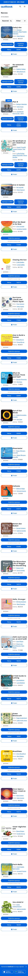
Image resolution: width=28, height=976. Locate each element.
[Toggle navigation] (20, 6)
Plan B (15, 102)
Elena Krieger (20, 831)
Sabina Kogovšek (18, 155)
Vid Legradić (19, 187)
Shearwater (17, 448)
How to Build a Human (19, 336)
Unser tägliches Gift (19, 828)
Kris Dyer (19, 382)
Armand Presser (21, 871)
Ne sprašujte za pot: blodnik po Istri (19, 143)
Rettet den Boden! (17, 525)
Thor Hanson (20, 304)
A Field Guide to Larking (19, 677)
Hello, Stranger (19, 599)
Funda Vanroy (21, 834)
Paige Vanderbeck (21, 718)
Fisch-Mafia (17, 864)
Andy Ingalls (20, 306)
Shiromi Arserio (21, 491)
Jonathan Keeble (21, 229)
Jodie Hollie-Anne (22, 720)
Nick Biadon (20, 756)
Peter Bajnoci (21, 36)
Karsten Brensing (21, 379)
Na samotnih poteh (18, 65)
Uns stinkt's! (18, 902)
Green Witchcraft (17, 714)
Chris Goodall (20, 226)
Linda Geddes (20, 262)
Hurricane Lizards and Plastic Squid (18, 299)
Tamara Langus (17, 149)
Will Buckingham (21, 602)
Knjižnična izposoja (21, 44)
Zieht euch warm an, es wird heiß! (20, 638)
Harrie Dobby (21, 570)
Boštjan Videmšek (21, 104)
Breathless (17, 751)
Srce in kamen (19, 185)
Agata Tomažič (21, 147)
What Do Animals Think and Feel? (19, 375)
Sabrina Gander (21, 531)
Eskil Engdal (20, 867)
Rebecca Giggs (20, 488)
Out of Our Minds (17, 411)
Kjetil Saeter (16, 869)
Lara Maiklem (20, 680)
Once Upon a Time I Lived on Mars (19, 791)
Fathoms (16, 486)
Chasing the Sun (20, 260)
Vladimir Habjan (21, 69)
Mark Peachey (21, 604)
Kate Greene (20, 795)
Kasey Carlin (19, 568)
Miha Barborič (21, 71)
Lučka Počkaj (20, 153)
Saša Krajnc (20, 107)
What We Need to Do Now (19, 223)
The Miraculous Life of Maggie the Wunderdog (19, 563)
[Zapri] (26, 966)
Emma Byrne (20, 340)
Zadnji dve (17, 27)
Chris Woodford (21, 754)
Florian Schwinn (21, 528)
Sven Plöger (19, 641)
